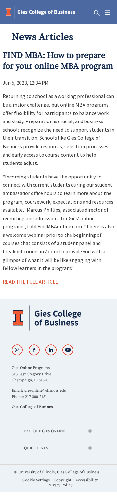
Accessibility (86, 480)
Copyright (62, 480)
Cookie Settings (36, 480)
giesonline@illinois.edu (45, 390)
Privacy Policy (59, 485)
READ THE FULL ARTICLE (30, 281)
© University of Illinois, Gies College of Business (56, 472)
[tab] (58, 431)
